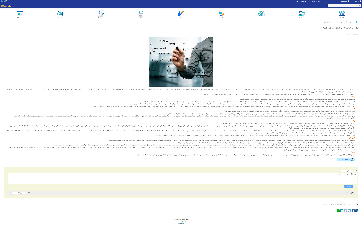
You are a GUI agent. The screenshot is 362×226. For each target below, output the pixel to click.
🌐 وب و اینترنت (353, 22)
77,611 (299, 1)
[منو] (2, 1)
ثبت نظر (348, 186)
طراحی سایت (181, 223)
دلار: (321, 1)
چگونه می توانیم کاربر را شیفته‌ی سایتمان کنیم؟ (335, 22)
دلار (296, 1)
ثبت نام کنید (344, 1)
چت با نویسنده (346, 159)
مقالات (360, 22)
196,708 (317, 1)
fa (6, 0)
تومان (313, 1)
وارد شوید (356, 1)
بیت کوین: (303, 1)
